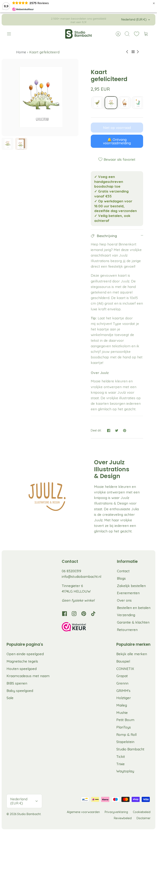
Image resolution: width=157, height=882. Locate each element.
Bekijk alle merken (131, 654)
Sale (10, 698)
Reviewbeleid (123, 818)
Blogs (121, 578)
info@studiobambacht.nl (81, 576)
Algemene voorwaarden (83, 812)
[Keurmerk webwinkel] (82, 627)
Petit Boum (125, 720)
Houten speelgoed (22, 668)
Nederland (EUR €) (134, 19)
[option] (40, 97)
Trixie (120, 764)
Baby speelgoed (20, 690)
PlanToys (123, 727)
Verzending (126, 615)
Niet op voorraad (117, 127)
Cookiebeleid (141, 812)
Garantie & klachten (133, 622)
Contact (123, 571)
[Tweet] (117, 430)
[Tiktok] (93, 613)
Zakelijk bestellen (131, 586)
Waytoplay (125, 771)
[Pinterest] (84, 613)
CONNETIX (125, 668)
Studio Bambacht (130, 749)
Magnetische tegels (22, 661)
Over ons (124, 600)
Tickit (120, 756)
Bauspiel (123, 661)
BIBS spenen (17, 683)
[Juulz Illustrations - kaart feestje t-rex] (97, 102)
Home (21, 52)
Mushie (122, 712)
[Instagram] (74, 613)
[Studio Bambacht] (78, 34)
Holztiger (123, 698)
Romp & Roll (126, 734)
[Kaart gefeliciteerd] (111, 102)
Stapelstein (125, 742)
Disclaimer (143, 818)
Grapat (122, 676)
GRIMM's (123, 690)
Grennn (122, 683)
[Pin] (125, 430)
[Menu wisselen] (11, 33)
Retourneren (127, 629)
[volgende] (111, 20)
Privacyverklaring (116, 812)
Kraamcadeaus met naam (28, 676)
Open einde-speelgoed (25, 654)
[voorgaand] (46, 20)
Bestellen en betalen (133, 608)
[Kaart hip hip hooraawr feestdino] (138, 102)
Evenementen (128, 593)
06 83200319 (71, 571)
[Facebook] (64, 613)
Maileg (121, 705)
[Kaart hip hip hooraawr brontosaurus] (124, 102)
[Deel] (109, 430)
